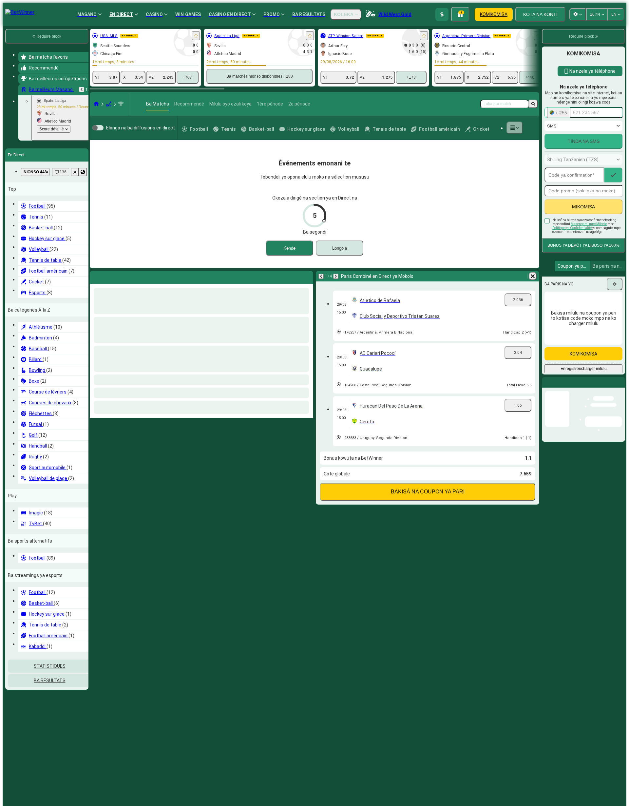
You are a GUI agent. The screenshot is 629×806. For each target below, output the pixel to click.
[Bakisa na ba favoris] (196, 35)
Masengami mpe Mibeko (589, 224)
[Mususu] (514, 128)
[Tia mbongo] (441, 14)
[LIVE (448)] (96, 103)
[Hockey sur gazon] (109, 103)
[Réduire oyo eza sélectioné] (75, 172)
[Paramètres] (614, 284)
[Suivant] (112, 276)
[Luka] (533, 104)
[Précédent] (81, 89)
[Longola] (307, 276)
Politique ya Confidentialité (572, 228)
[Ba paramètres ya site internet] (577, 14)
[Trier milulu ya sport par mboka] (83, 172)
